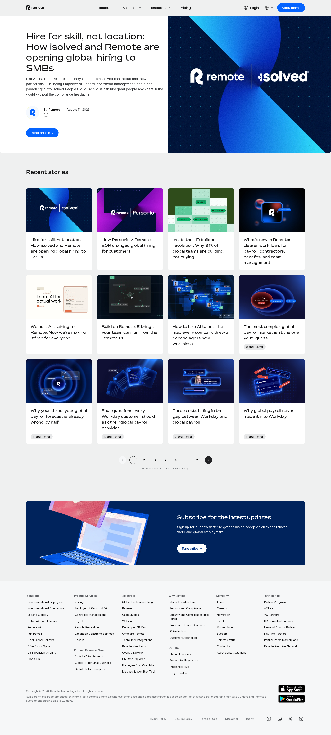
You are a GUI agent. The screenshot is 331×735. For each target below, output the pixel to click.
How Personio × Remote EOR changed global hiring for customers (128, 245)
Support (222, 633)
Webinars (128, 621)
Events (221, 621)
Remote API (35, 627)
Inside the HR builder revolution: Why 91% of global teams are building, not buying (198, 248)
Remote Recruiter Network (281, 646)
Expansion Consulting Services (94, 633)
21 (197, 460)
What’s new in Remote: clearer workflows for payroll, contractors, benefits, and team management (267, 251)
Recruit (79, 640)
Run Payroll (35, 633)
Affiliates (269, 608)
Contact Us (224, 646)
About (220, 602)
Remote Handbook (134, 646)
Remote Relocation (87, 627)
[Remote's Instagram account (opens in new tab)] (301, 719)
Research (128, 608)
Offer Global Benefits (41, 640)
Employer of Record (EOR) (92, 608)
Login (254, 8)
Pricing (185, 8)
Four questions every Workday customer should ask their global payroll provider (128, 419)
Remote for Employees (184, 660)
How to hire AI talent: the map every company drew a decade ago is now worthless (201, 335)
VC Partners (271, 614)
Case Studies (130, 614)
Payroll (79, 621)
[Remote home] (35, 8)
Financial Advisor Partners (280, 627)
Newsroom (223, 614)
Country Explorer (133, 652)
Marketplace (225, 627)
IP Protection (178, 631)
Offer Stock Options (40, 646)
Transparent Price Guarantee (188, 625)
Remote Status (226, 640)
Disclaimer (231, 718)
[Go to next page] (208, 460)
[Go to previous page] (122, 460)
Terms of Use (208, 718)
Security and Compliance (185, 608)
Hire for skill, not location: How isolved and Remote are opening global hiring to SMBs (92, 52)
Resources (158, 8)
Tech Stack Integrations (137, 640)
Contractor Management (90, 614)
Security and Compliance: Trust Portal (189, 616)
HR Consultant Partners (278, 621)
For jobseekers (179, 673)
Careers (222, 608)
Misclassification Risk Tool (138, 671)
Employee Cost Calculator (138, 665)
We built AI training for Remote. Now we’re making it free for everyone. (58, 332)
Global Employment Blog (137, 602)
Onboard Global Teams (42, 621)
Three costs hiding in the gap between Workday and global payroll (200, 416)
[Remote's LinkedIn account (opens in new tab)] (279, 719)
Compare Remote (133, 633)
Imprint (250, 718)
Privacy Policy (157, 718)
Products (102, 8)
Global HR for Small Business (93, 662)
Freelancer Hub (179, 666)
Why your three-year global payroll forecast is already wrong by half (59, 416)
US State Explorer (133, 659)
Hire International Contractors (46, 608)
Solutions (130, 8)
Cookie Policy (183, 718)
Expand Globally (38, 614)
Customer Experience (183, 637)
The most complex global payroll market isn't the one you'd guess (271, 332)
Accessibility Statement (231, 652)
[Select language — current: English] (269, 8)
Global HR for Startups (89, 656)
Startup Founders (180, 654)
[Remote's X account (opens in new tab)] (290, 719)
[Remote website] (46, 115)
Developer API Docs (135, 627)
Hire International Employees (46, 602)
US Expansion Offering (42, 652)
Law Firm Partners (275, 633)
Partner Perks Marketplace (281, 640)
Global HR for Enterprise (90, 669)
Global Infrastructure (182, 602)
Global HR (34, 659)
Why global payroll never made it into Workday (269, 413)
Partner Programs (275, 602)
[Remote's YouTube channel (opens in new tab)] (269, 719)
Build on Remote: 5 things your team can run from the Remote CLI (129, 332)
